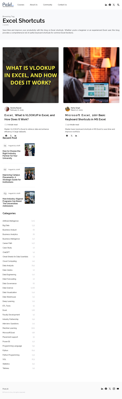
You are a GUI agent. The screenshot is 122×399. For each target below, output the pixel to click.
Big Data (6, 225)
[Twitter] (114, 5)
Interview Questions (11, 324)
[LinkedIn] (106, 5)
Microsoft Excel (77, 115)
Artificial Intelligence (11, 221)
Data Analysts (8, 265)
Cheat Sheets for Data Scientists (15, 257)
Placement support (10, 337)
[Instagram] (114, 389)
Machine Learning (10, 328)
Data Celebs (8, 270)
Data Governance (10, 283)
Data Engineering (9, 275)
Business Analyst (9, 230)
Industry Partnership (10, 319)
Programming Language (12, 346)
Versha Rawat (15, 108)
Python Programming (11, 355)
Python (5, 350)
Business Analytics (10, 234)
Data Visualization (10, 292)
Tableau (6, 368)
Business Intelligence (11, 239)
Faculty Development (11, 315)
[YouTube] (118, 389)
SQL (4, 359)
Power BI (6, 341)
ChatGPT (6, 252)
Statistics (6, 364)
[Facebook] (110, 5)
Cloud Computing (10, 261)
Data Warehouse (9, 297)
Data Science (8, 288)
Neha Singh (75, 108)
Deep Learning (8, 301)
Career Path (7, 243)
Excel (8, 115)
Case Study (7, 248)
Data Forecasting (9, 279)
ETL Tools (6, 306)
